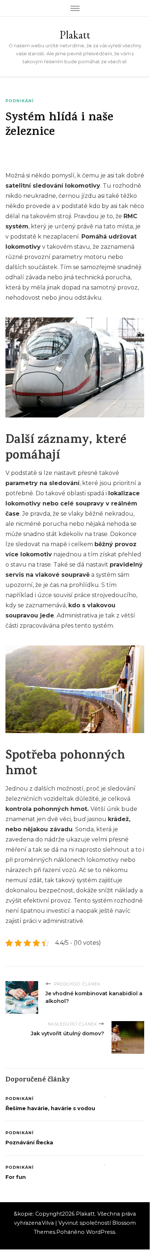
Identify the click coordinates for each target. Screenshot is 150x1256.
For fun (15, 1177)
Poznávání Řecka (29, 1142)
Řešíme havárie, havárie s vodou (50, 1108)
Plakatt (75, 35)
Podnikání (19, 101)
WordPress (100, 1232)
